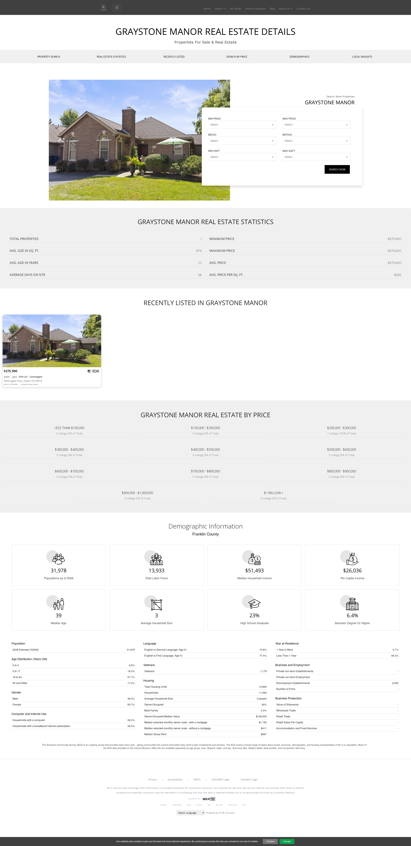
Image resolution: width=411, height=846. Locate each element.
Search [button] (219, 8)
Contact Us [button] (303, 8)
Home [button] (206, 8)
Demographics (300, 56)
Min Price (214, 118)
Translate (230, 813)
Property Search (48, 56)
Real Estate (176, 805)
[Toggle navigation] (116, 7)
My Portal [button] (235, 8)
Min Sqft (214, 150)
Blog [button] (272, 8)
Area (244, 805)
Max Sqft (289, 150)
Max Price (289, 118)
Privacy (152, 779)
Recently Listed (174, 56)
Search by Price (236, 56)
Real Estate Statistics (111, 56)
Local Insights (362, 56)
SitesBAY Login (249, 779)
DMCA (197, 779)
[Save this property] (98, 319)
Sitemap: (163, 805)
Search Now (337, 169)
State (189, 805)
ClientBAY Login (220, 779)
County (199, 805)
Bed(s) (212, 134)
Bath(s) (287, 134)
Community (232, 805)
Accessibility (175, 779)
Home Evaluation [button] (255, 8)
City (209, 805)
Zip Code (219, 805)
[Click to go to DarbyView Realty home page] (106, 7)
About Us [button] (285, 8)
